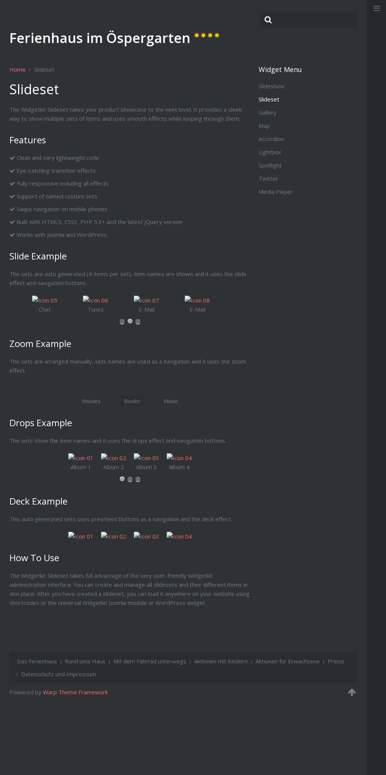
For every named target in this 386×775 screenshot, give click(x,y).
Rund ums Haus (85, 661)
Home (17, 69)
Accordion (271, 139)
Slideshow (272, 86)
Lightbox (270, 152)
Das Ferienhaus (37, 661)
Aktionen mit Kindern (221, 661)
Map (264, 125)
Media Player (276, 191)
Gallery (268, 112)
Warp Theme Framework (75, 692)
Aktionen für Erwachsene (288, 661)
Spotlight (270, 165)
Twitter (268, 178)
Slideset (269, 99)
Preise (336, 661)
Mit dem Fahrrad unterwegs (149, 661)
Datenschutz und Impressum (58, 674)
